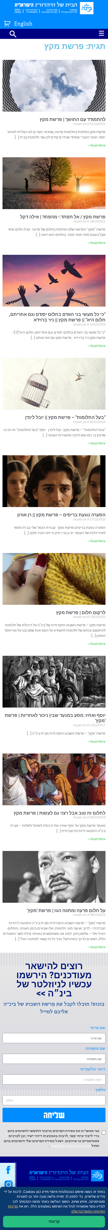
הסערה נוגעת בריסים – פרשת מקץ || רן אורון (61, 514)
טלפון (100, 1090)
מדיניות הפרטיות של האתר (70, 1146)
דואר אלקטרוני (92, 1069)
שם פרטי (97, 1028)
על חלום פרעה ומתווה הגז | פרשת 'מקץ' (66, 910)
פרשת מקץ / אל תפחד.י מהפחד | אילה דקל (62, 216)
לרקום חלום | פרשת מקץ (80, 612)
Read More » (96, 145)
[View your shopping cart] (8, 22)
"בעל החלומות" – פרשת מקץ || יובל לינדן (65, 417)
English (23, 24)
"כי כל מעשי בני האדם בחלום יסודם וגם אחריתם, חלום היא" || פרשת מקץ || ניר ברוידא (57, 317)
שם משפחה (95, 1048)
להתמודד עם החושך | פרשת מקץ (72, 119)
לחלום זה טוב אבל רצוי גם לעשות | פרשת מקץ (59, 813)
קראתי (54, 1221)
